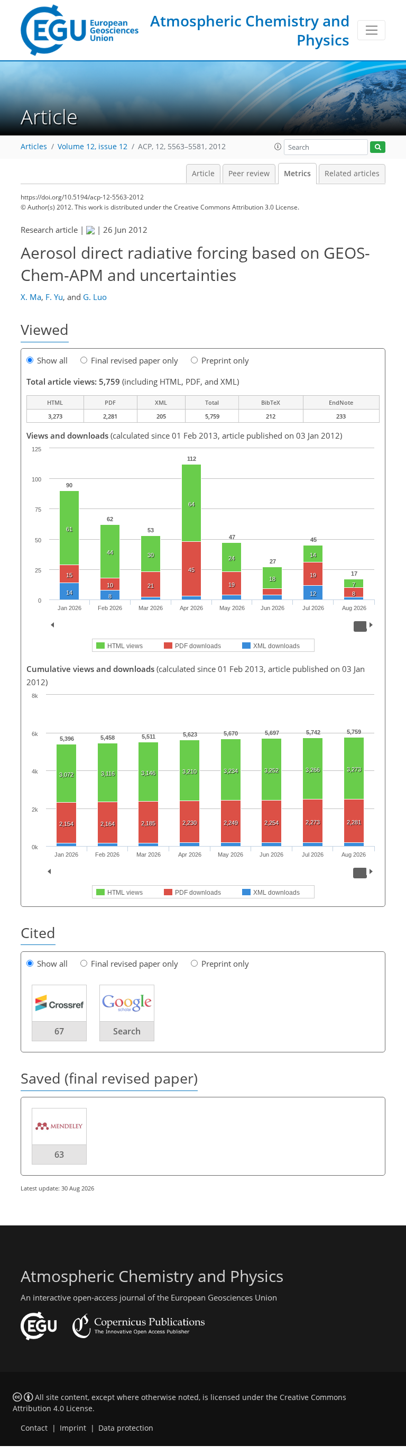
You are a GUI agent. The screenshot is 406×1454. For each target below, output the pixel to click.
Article (203, 173)
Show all (52, 360)
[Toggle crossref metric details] (59, 1002)
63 (59, 1154)
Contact (34, 1428)
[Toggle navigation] (371, 30)
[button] (278, 146)
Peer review (249, 173)
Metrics (297, 173)
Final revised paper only (134, 360)
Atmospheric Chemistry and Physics (249, 30)
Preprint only (225, 360)
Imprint (73, 1428)
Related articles (352, 173)
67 (59, 1031)
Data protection (125, 1428)
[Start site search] (377, 147)
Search (127, 1031)
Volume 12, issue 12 (92, 146)
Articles (34, 146)
